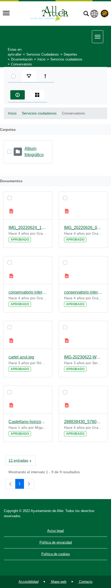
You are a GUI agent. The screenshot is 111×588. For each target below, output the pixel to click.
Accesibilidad (28, 582)
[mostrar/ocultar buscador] (86, 14)
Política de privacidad (55, 542)
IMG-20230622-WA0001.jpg (83, 357)
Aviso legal (55, 531)
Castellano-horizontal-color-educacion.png (28, 421)
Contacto (85, 582)
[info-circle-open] (17, 95)
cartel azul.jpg (21, 357)
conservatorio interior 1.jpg (28, 292)
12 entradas (22, 461)
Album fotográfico (34, 151)
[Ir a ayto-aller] (49, 13)
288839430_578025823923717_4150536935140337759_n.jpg (83, 421)
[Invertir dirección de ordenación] (46, 76)
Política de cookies (55, 554)
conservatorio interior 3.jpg (83, 292)
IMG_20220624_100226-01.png (28, 227)
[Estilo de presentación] (37, 95)
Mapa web (58, 582)
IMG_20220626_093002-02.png (83, 227)
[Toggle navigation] (6, 13)
